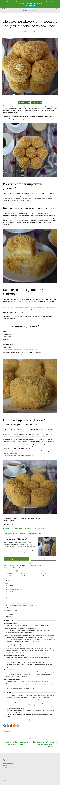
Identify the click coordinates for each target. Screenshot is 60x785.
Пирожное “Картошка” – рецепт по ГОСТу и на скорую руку (22, 533)
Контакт (5, 765)
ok (26, 5)
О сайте (5, 767)
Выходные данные (8, 763)
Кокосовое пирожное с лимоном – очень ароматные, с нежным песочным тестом (28, 531)
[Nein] (58, 4)
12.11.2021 (35, 31)
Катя (27, 31)
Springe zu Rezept (25, 102)
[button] (4, 725)
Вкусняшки (10, 781)
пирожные (7, 731)
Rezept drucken (37, 102)
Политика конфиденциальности (12, 769)
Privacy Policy (32, 5)
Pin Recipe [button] (44, 558)
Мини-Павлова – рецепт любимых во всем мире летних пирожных (24, 528)
